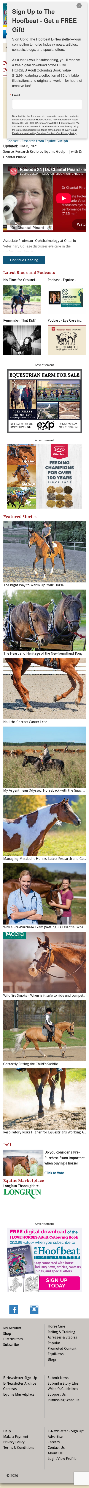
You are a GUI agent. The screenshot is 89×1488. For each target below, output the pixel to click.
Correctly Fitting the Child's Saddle (30, 1064)
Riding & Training (61, 1332)
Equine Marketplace (18, 1394)
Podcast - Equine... (62, 280)
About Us (55, 1453)
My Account (12, 1328)
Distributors (13, 1339)
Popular (54, 1343)
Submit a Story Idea (63, 1383)
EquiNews (56, 1354)
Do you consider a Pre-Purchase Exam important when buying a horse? (64, 1157)
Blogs (52, 1359)
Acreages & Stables (62, 1337)
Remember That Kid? (19, 320)
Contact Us (56, 1448)
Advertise (55, 1437)
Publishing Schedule (63, 1400)
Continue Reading (24, 259)
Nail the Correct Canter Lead (25, 722)
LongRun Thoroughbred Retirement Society (37, 1186)
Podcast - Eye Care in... (65, 320)
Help (7, 1431)
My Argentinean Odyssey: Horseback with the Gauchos (45, 790)
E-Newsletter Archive (19, 1383)
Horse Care (56, 1326)
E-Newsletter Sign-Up (20, 1378)
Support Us (57, 1394)
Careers (54, 1442)
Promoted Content (62, 1348)
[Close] (79, 5)
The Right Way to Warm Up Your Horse (33, 585)
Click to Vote (54, 1173)
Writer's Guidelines (63, 1389)
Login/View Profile (62, 1459)
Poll (7, 1145)
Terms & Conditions (18, 1448)
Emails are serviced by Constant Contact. (34, 133)
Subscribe (11, 1345)
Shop (7, 1334)
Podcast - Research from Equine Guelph (37, 141)
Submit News (58, 1378)
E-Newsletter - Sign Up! (66, 1431)
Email (16, 95)
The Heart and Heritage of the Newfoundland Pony (43, 653)
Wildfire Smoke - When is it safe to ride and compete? (45, 995)
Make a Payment (15, 1437)
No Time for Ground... (20, 280)
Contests (10, 1389)
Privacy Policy (14, 1442)
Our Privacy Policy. (66, 133)
